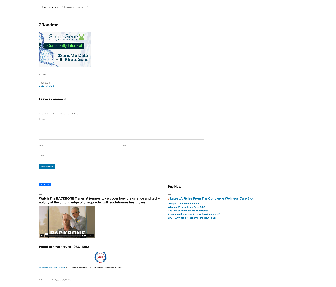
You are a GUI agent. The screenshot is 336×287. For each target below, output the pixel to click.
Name (41, 145)
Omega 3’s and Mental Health (183, 203)
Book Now (45, 184)
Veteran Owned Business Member (52, 267)
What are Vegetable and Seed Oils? (186, 207)
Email (125, 145)
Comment (42, 119)
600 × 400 (42, 75)
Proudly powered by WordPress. (62, 280)
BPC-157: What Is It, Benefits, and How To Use (192, 217)
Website (41, 155)
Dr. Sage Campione (48, 7)
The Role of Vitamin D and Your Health (188, 210)
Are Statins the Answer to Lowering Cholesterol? (194, 214)
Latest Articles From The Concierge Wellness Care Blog (212, 198)
